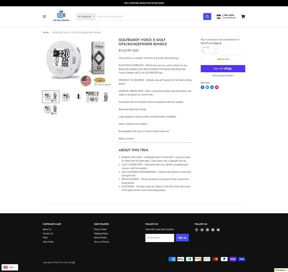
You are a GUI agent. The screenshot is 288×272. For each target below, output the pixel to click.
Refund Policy (100, 237)
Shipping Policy (101, 233)
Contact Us (48, 233)
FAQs (45, 237)
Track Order (48, 241)
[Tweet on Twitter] (207, 87)
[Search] (207, 16)
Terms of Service (101, 241)
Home (46, 32)
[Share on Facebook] (202, 87)
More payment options (223, 75)
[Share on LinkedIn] (212, 87)
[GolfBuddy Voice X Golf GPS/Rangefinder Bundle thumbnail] (50, 97)
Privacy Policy (100, 229)
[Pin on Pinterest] (217, 87)
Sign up (182, 237)
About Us (47, 229)
